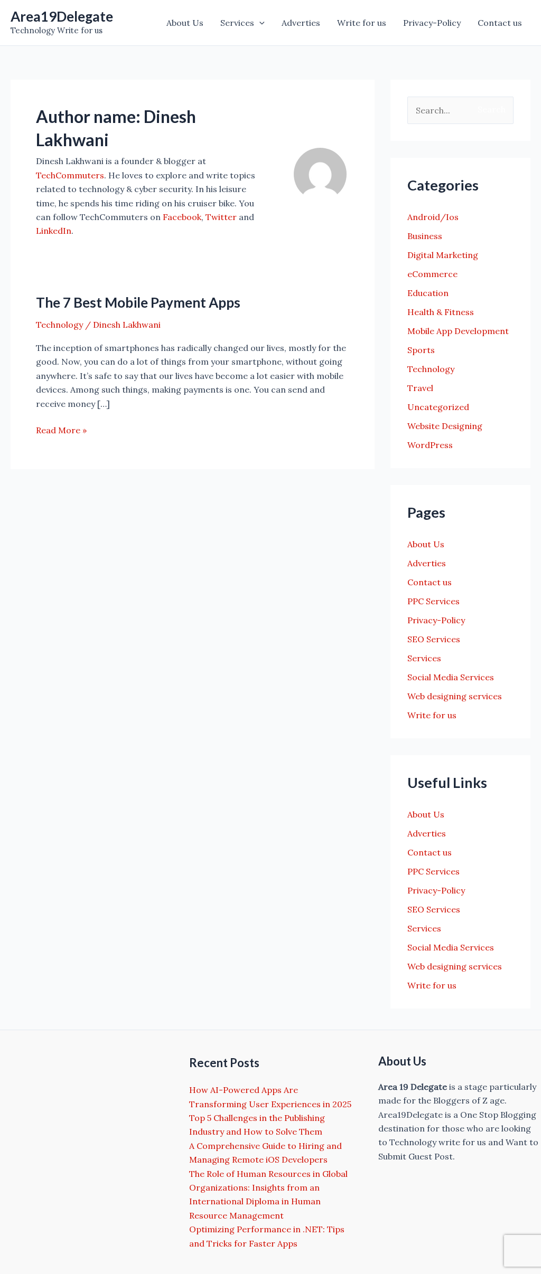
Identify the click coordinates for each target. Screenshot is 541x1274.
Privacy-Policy (432, 22)
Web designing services (454, 696)
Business (424, 236)
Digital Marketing (442, 255)
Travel (420, 388)
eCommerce (432, 274)
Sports (421, 350)
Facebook (182, 217)
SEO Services (433, 639)
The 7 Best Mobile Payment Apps (138, 302)
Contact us (500, 22)
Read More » (61, 430)
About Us (184, 22)
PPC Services (433, 601)
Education (428, 293)
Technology (59, 324)
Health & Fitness (440, 312)
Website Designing (444, 426)
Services (237, 22)
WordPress (430, 445)
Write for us (361, 22)
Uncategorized (438, 407)
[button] (259, 23)
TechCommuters (70, 175)
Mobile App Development (458, 331)
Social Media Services (450, 677)
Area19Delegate (62, 16)
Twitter (221, 217)
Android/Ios (433, 217)
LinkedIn (53, 230)
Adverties (301, 22)
